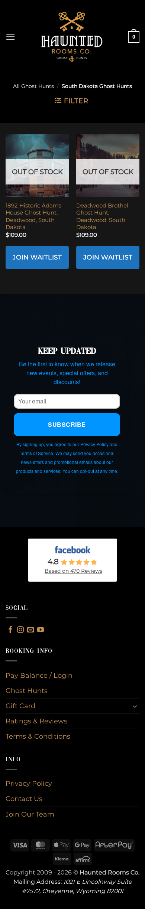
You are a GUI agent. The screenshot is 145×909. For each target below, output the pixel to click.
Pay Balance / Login (39, 675)
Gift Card (20, 706)
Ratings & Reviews (36, 721)
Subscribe (67, 424)
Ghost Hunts (27, 690)
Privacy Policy (29, 783)
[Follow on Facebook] (10, 630)
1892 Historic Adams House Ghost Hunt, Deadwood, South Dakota (33, 216)
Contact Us (24, 798)
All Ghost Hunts (33, 86)
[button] (11, 36)
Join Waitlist (37, 257)
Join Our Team (30, 814)
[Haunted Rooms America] (71, 37)
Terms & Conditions (38, 736)
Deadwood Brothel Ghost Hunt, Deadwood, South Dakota (102, 216)
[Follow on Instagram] (20, 630)
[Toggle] (134, 706)
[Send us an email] (30, 630)
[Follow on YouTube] (40, 630)
